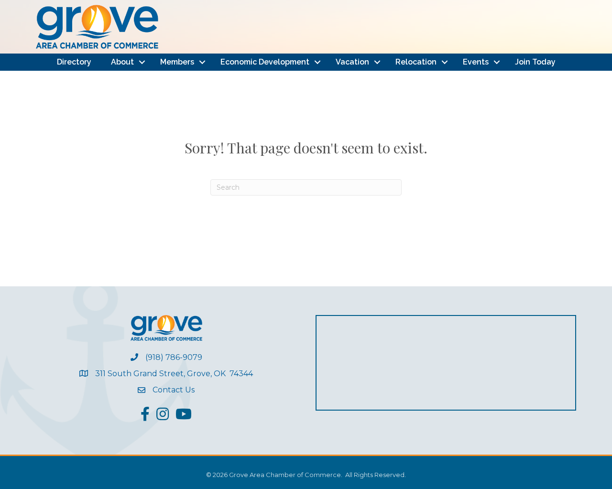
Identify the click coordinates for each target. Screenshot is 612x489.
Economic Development (264, 61)
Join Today (535, 61)
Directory (74, 61)
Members (177, 61)
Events (476, 61)
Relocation (416, 61)
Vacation (352, 61)
